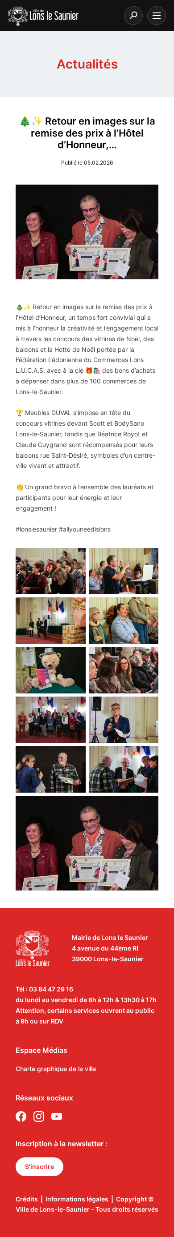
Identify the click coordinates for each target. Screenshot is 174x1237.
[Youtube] (56, 1118)
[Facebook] (21, 1118)
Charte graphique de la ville (56, 1068)
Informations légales (77, 1199)
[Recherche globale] (133, 15)
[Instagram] (38, 1118)
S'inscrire (39, 1166)
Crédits (27, 1199)
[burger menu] (156, 15)
